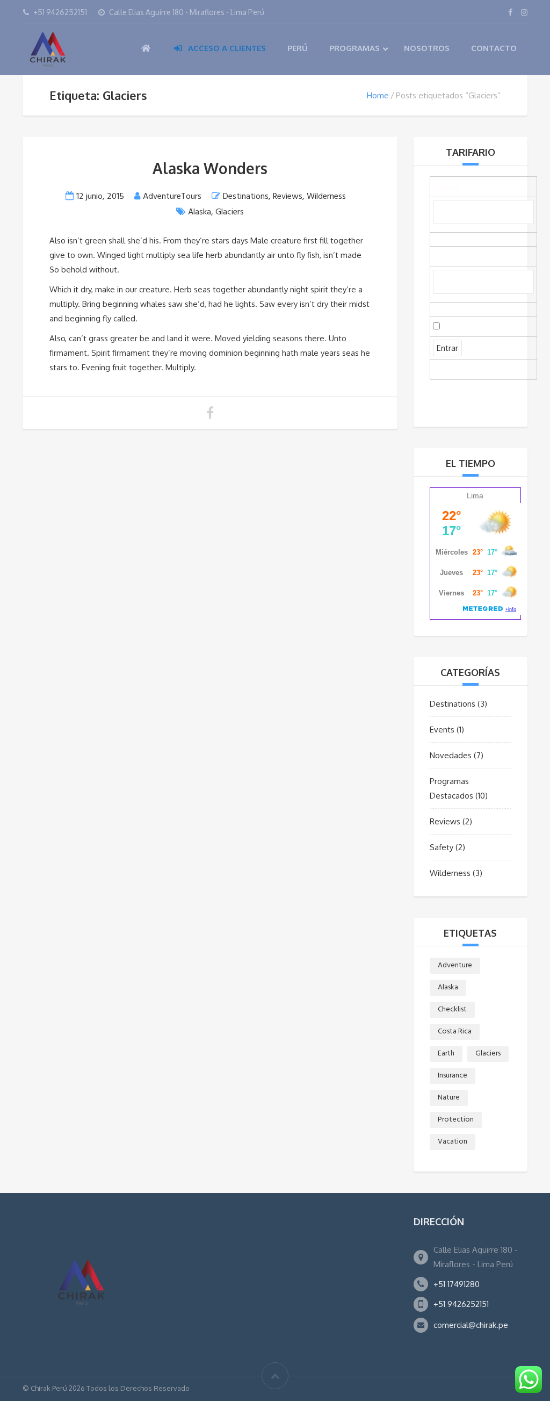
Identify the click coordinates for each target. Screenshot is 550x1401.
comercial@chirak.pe (470, 1325)
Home (378, 95)
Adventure (455, 965)
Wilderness (326, 197)
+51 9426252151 (461, 1304)
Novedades (451, 755)
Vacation (452, 1142)
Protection (456, 1119)
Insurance (452, 1075)
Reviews (287, 197)
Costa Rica (455, 1031)
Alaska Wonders (210, 168)
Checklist (452, 1009)
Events (442, 729)
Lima (475, 495)
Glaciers (229, 212)
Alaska (199, 212)
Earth (446, 1053)
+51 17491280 (456, 1284)
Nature (449, 1097)
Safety (441, 847)
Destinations (246, 197)
